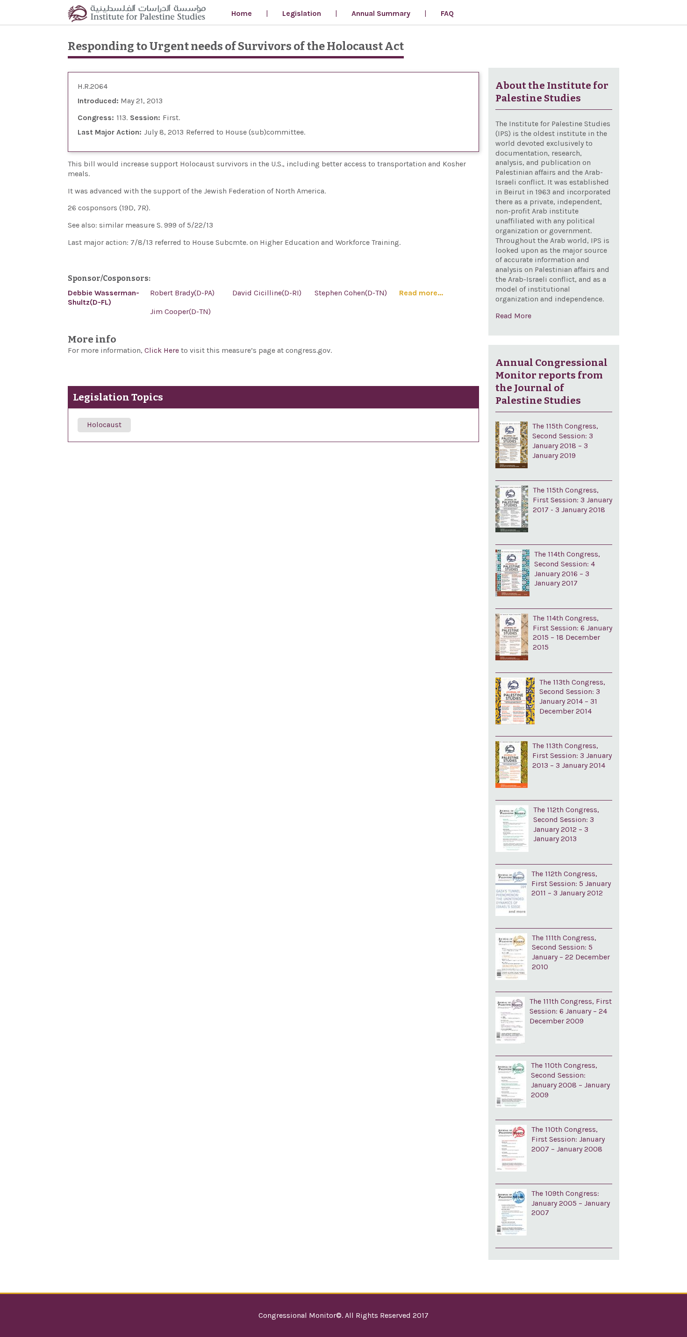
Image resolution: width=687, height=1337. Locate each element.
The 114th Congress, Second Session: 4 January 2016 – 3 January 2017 (567, 568)
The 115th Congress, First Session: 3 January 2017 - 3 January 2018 (572, 500)
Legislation (301, 13)
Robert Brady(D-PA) (182, 292)
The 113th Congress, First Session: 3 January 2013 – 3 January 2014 (572, 755)
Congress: (96, 117)
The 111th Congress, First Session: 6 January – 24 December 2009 (571, 1011)
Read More (513, 315)
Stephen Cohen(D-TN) (351, 292)
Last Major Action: (110, 132)
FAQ (447, 13)
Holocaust (104, 424)
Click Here (162, 350)
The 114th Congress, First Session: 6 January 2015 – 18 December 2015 (572, 632)
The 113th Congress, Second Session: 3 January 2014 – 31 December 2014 (572, 696)
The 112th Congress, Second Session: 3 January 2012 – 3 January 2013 (566, 824)
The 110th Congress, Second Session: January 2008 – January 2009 (570, 1080)
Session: (145, 117)
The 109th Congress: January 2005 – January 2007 (570, 1203)
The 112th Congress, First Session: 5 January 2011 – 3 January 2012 (571, 883)
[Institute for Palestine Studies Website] (137, 15)
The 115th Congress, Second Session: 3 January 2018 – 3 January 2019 (565, 440)
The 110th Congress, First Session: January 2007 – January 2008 (568, 1139)
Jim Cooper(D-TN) (180, 311)
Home (241, 13)
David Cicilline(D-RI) (266, 292)
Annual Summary (380, 13)
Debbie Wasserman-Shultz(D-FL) (103, 297)
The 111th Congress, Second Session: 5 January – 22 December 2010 (571, 952)
